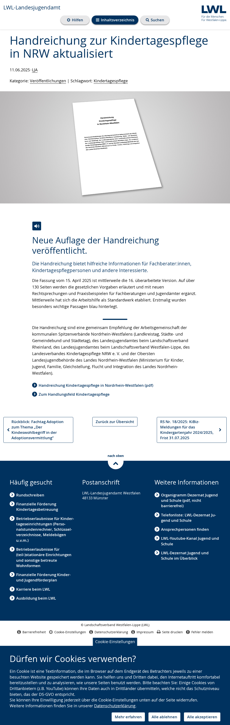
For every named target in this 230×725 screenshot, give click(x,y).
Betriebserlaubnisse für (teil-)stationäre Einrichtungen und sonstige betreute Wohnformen (43, 557)
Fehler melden (202, 632)
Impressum (145, 632)
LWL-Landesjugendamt (31, 7)
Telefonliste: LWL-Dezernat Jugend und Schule (188, 517)
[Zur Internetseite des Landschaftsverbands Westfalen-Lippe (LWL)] (212, 12)
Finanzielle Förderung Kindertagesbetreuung (37, 506)
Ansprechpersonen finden (185, 529)
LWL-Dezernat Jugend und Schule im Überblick (185, 555)
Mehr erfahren (128, 716)
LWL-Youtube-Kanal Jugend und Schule (190, 541)
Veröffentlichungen (48, 80)
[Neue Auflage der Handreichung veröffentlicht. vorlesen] (36, 226)
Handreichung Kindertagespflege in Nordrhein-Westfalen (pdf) (96, 385)
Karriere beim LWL (33, 589)
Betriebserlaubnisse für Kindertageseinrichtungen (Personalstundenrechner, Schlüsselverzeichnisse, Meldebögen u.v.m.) (45, 529)
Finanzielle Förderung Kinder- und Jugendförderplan (43, 577)
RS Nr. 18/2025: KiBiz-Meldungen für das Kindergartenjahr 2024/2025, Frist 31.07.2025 (187, 430)
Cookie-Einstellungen (115, 641)
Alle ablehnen (164, 716)
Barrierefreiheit (34, 632)
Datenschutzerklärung (114, 705)
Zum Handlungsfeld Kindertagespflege (74, 394)
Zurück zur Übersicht (115, 421)
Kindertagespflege (111, 80)
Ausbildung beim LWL (36, 598)
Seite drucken (172, 632)
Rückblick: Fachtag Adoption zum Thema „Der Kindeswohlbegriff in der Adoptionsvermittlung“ (35, 430)
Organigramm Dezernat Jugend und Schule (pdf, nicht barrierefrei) (189, 500)
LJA (35, 69)
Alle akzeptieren (202, 716)
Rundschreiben (30, 495)
